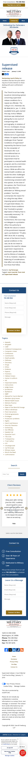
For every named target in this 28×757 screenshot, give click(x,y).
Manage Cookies (19, 686)
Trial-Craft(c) (9, 441)
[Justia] (18, 650)
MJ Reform (8, 392)
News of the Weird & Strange (15, 407)
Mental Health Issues (12, 401)
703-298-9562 (13, 638)
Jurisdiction (9, 389)
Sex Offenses (9, 430)
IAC (6, 380)
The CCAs (8, 437)
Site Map (14, 664)
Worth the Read (10, 452)
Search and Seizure (11, 423)
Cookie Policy (8, 686)
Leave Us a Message (14, 580)
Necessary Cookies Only (9, 752)
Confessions (9, 353)
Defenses (8, 360)
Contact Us (14, 21)
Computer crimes (11, 351)
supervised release (11, 274)
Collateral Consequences (13, 349)
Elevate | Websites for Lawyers (14, 735)
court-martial (12, 272)
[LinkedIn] (14, 650)
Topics (5, 338)
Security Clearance (11, 425)
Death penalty (10, 358)
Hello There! (22, 746)
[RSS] (22, 650)
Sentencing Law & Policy (10, 78)
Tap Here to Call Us (14, 5)
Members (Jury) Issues (12, 398)
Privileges (8, 416)
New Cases (8, 405)
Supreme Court (10, 434)
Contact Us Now (14, 330)
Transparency (9, 439)
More (23, 21)
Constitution (9, 356)
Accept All (10, 747)
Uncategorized (10, 446)
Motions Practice (10, 403)
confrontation (9, 454)
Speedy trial (9, 432)
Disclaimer (14, 659)
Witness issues (10, 450)
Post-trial (21, 272)
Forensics (8, 374)
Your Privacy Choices (13, 684)
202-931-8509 (13, 640)
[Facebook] (6, 650)
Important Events (11, 383)
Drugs (7, 365)
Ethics (7, 367)
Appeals (7, 342)
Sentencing (9, 428)
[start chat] (22, 753)
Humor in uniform (11, 378)
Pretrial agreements (12, 414)
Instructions (9, 385)
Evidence (8, 369)
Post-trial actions (11, 412)
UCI (6, 443)
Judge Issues (9, 387)
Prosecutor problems (12, 419)
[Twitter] (10, 650)
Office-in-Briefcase (11, 410)
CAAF (6, 347)
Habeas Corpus (10, 376)
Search (22, 474)
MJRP (6, 394)
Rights (7, 421)
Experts (7, 371)
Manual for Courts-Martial (14, 396)
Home (5, 21)
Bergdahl (8, 344)
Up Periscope (13, 270)
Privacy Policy (14, 662)
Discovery (8, 362)
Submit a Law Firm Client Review (14, 533)
